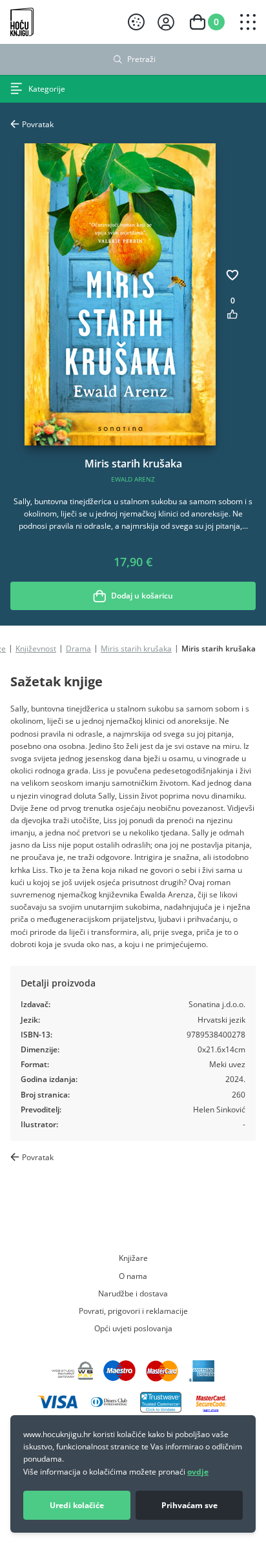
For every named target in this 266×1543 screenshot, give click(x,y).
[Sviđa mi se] (232, 314)
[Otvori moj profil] (166, 22)
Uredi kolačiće (77, 1505)
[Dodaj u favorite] (232, 275)
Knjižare (133, 1257)
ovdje (198, 1471)
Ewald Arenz (133, 479)
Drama (78, 648)
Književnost (35, 648)
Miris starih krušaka (136, 648)
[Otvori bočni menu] (248, 22)
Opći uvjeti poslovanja (133, 1328)
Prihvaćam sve (189, 1505)
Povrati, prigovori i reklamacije (133, 1310)
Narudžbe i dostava (133, 1293)
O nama (133, 1276)
